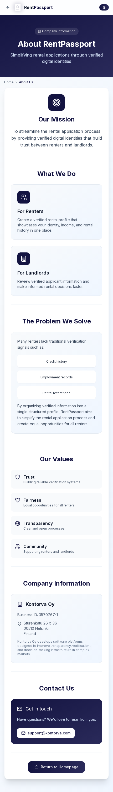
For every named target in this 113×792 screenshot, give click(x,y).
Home (9, 82)
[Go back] (8, 7)
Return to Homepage (60, 767)
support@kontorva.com (49, 733)
